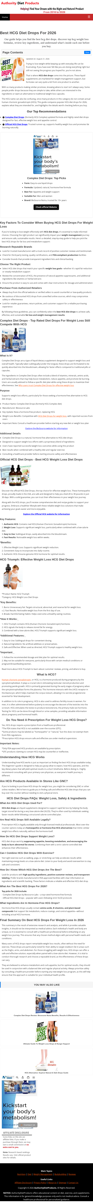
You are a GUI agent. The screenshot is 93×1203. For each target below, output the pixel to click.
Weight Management (42, 1174)
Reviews (72, 1174)
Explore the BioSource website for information (46, 428)
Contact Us (73, 1182)
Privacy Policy (40, 1182)
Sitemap (62, 1182)
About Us (52, 1182)
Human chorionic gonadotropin (16, 679)
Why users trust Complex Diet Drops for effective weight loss (46, 385)
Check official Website (46, 207)
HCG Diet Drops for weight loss (52, 416)
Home (5, 17)
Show (87, 52)
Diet (29, 1174)
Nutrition (21, 1174)
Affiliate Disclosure (23, 1182)
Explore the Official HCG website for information (46, 514)
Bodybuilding (60, 1174)
